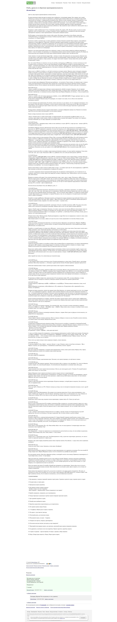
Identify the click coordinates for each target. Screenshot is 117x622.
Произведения (59, 2)
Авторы (53, 2)
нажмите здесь (62, 618)
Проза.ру (70, 611)
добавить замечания (31, 593)
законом (46, 614)
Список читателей (29, 565)
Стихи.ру (65, 611)
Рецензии (65, 2)
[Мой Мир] (49, 564)
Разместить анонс (45, 565)
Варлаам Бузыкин (30, 590)
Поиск (69, 2)
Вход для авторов (86, 2)
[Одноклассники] (48, 564)
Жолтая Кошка (31, 10)
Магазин (74, 2)
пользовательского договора (75, 613)
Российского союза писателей (55, 620)
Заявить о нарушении (54, 565)
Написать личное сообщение (42, 607)
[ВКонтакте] (47, 564)
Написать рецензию (30, 574)
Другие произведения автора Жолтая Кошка (35, 567)
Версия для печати (38, 565)
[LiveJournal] (51, 564)
